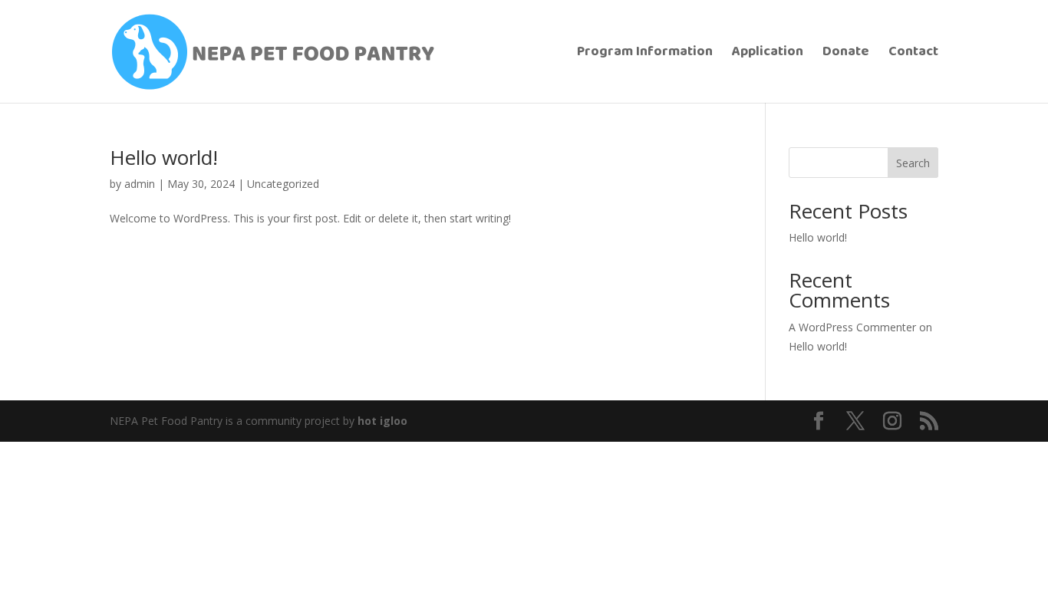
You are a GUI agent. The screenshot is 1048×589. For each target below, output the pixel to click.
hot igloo (382, 420)
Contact (913, 54)
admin (139, 183)
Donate (845, 54)
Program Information (645, 54)
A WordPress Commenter (852, 327)
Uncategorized (283, 183)
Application (767, 54)
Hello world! (164, 157)
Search (913, 163)
